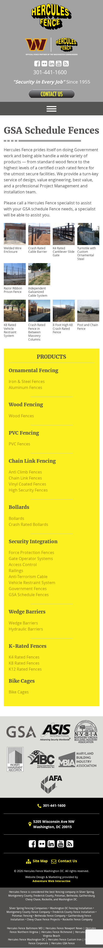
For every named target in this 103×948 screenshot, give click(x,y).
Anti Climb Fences (25, 472)
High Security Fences (28, 490)
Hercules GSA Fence (63, 943)
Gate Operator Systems (31, 558)
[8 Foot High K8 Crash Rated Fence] (64, 311)
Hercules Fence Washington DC (26, 939)
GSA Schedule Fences (29, 594)
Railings (16, 570)
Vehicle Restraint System (32, 582)
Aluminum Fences (25, 387)
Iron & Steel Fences (27, 381)
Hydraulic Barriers (26, 629)
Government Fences (28, 588)
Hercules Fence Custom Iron (65, 939)
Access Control (23, 564)
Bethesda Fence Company (50, 915)
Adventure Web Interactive (51, 881)
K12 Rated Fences (25, 669)
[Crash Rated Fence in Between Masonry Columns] (39, 311)
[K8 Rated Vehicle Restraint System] (15, 311)
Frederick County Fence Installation (73, 912)
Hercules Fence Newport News (64, 928)
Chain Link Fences (25, 478)
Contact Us (67, 860)
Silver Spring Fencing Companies (28, 908)
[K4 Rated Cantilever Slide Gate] (64, 234)
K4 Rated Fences (24, 657)
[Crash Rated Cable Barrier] (39, 234)
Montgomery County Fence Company (28, 912)
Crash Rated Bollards (28, 524)
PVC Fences (19, 444)
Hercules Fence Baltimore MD (24, 928)
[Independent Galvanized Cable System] (39, 274)
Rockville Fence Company (77, 919)
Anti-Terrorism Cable (28, 576)
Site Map (40, 860)
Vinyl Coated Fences (27, 484)
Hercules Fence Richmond (56, 932)
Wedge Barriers (23, 623)
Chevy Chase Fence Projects (43, 919)
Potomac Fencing (22, 915)
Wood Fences (21, 416)
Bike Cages (19, 692)
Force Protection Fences (31, 552)
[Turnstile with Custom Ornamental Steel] (88, 234)
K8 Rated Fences (24, 663)
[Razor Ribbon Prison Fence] (15, 274)
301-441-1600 (50, 72)
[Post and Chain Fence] (88, 311)
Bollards (16, 518)
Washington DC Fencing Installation (71, 908)
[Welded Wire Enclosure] (15, 234)
